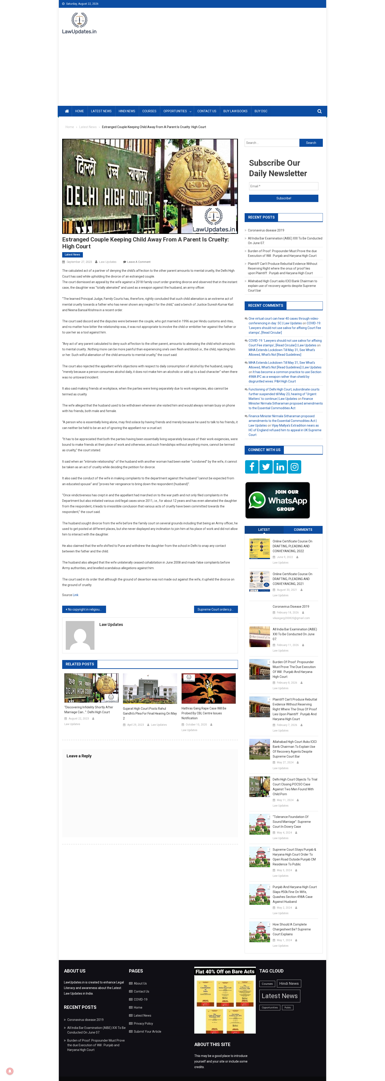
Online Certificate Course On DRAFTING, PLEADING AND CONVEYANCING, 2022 (292, 546)
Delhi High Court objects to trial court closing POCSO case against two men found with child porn (295, 787)
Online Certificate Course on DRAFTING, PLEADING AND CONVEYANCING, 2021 (292, 579)
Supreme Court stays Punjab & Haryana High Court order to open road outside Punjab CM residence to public (294, 857)
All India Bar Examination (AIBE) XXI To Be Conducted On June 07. (295, 634)
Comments (303, 529)
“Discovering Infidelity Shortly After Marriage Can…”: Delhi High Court (88, 709)
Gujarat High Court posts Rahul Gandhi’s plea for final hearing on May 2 (150, 713)
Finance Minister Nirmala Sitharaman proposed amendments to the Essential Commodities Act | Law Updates (283, 420)
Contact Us (206, 111)
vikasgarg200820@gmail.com (291, 618)
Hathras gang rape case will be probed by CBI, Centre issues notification (204, 713)
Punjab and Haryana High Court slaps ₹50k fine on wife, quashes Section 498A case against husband (295, 894)
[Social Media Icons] (251, 467)
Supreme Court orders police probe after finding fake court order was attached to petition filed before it (218, 609)
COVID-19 (140, 999)
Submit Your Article (147, 1031)
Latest (264, 529)
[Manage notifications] (9, 1071)
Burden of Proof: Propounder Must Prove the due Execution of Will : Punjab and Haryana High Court (294, 669)
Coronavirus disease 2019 (266, 230)
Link (75, 595)
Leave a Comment (139, 262)
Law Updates (108, 262)
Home (79, 111)
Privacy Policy (143, 1023)
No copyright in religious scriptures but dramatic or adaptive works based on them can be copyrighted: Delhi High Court (87, 609)
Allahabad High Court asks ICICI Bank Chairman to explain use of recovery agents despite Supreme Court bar (282, 285)
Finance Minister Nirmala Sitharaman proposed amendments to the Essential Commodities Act (286, 403)
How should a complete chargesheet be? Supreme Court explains (292, 929)
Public (288, 1007)
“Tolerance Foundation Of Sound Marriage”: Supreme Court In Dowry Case (292, 821)
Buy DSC (261, 111)
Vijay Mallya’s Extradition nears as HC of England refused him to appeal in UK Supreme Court (285, 430)
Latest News (101, 111)
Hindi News (127, 111)
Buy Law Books (235, 111)
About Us (140, 983)
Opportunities (175, 111)
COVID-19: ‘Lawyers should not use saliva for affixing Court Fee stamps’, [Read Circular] (285, 327)
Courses (149, 111)
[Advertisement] (192, 72)
